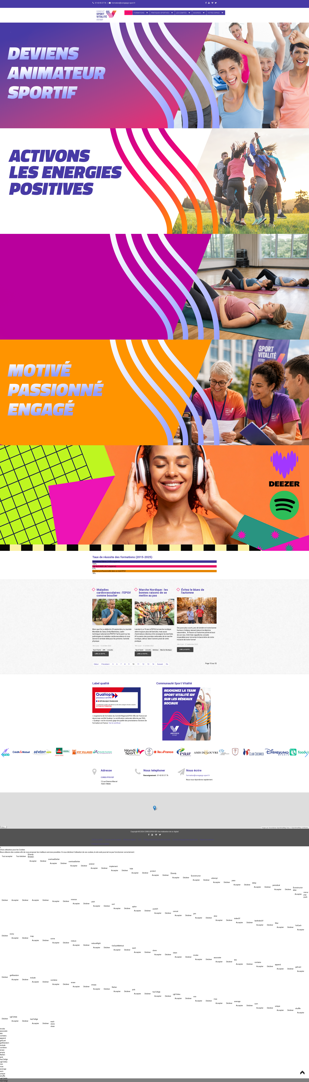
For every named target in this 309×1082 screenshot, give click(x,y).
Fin (167, 664)
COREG (128, 13)
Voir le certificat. (115, 723)
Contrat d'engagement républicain (185, 840)
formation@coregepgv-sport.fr (123, 3)
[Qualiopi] (116, 700)
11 (138, 664)
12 (143, 664)
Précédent (105, 664)
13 (148, 664)
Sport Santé (97, 650)
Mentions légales (129, 840)
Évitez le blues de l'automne (192, 591)
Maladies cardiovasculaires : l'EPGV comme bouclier (114, 592)
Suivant (160, 664)
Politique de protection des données (156, 840)
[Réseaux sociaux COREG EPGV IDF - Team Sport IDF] (186, 714)
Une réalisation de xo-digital (168, 832)
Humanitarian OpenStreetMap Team (279, 828)
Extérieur (155, 650)
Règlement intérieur (207, 840)
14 (153, 664)
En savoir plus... (65, 38)
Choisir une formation (113, 840)
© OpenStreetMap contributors (299, 828)
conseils (110, 650)
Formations (139, 13)
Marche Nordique (166, 650)
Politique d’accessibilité (100, 844)
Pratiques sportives (160, 13)
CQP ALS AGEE (97, 840)
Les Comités (181, 13)
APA (104, 650)
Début (96, 664)
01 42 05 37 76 (100, 3)
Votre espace (214, 13)
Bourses (197, 13)
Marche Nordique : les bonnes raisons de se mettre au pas (153, 592)
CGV (139, 840)
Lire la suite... (100, 654)
